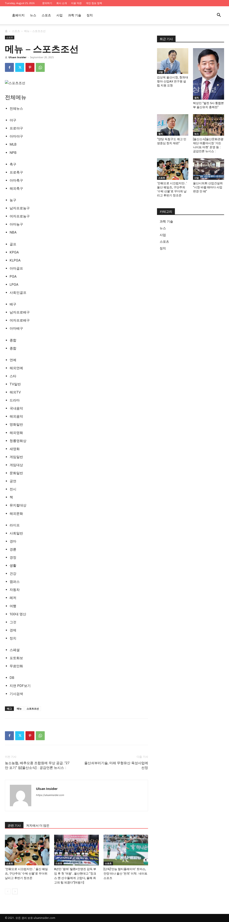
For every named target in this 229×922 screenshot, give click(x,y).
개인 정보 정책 (94, 3)
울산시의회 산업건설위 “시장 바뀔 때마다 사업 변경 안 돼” (208, 187)
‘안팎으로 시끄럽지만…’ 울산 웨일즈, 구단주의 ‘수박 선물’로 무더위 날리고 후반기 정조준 (26, 873)
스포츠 (46, 15)
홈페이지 (18, 15)
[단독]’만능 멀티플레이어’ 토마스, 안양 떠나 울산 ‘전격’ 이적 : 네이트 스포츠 (125, 873)
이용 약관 (76, 3)
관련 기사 (14, 825)
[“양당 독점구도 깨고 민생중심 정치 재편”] (172, 125)
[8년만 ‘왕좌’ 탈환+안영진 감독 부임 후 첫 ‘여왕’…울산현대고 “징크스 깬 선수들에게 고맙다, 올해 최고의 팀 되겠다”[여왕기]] (76, 850)
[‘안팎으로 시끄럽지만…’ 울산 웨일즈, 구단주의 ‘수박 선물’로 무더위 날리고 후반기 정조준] (27, 850)
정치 (90, 15)
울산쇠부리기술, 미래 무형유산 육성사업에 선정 (116, 765)
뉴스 (33, 15)
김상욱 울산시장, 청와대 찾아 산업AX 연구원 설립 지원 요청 (172, 81)
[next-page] (15, 891)
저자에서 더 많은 (37, 825)
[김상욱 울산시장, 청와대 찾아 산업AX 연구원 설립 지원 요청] (172, 61)
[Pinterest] (29, 67)
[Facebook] (9, 67)
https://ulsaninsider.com (50, 795)
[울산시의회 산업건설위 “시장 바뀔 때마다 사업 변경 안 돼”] (208, 169)
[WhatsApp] (40, 67)
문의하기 (47, 3)
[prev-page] (8, 891)
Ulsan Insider (17, 57)
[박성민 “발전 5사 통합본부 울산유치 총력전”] (208, 74)
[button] (218, 15)
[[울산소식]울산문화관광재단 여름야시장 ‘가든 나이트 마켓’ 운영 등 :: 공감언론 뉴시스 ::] (208, 125)
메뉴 (19, 708)
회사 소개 (61, 3)
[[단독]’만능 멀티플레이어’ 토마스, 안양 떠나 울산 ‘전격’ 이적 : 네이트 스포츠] (126, 850)
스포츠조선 (33, 708)
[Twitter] (19, 67)
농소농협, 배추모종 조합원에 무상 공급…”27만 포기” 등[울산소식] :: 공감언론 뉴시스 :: (37, 765)
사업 (59, 15)
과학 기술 (74, 15)
